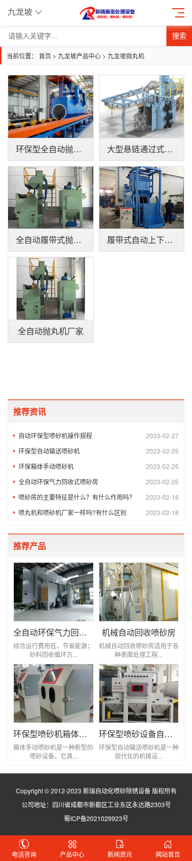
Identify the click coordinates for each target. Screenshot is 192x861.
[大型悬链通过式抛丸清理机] (142, 106)
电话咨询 (24, 854)
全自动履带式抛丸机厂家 (61, 239)
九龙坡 (20, 11)
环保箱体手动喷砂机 (98, 466)
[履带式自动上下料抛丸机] (142, 198)
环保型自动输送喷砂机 (98, 450)
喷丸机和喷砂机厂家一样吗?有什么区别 (98, 512)
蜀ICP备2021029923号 (96, 818)
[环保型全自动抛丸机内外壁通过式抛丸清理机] (51, 106)
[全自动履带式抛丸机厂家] (51, 198)
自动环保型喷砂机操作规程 (98, 435)
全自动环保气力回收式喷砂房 (98, 481)
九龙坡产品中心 (79, 55)
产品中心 (72, 854)
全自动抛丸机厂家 (50, 331)
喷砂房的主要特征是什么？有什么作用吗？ (98, 497)
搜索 (179, 36)
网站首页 (168, 854)
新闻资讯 (120, 854)
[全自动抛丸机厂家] (51, 288)
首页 (45, 55)
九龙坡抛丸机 (126, 55)
